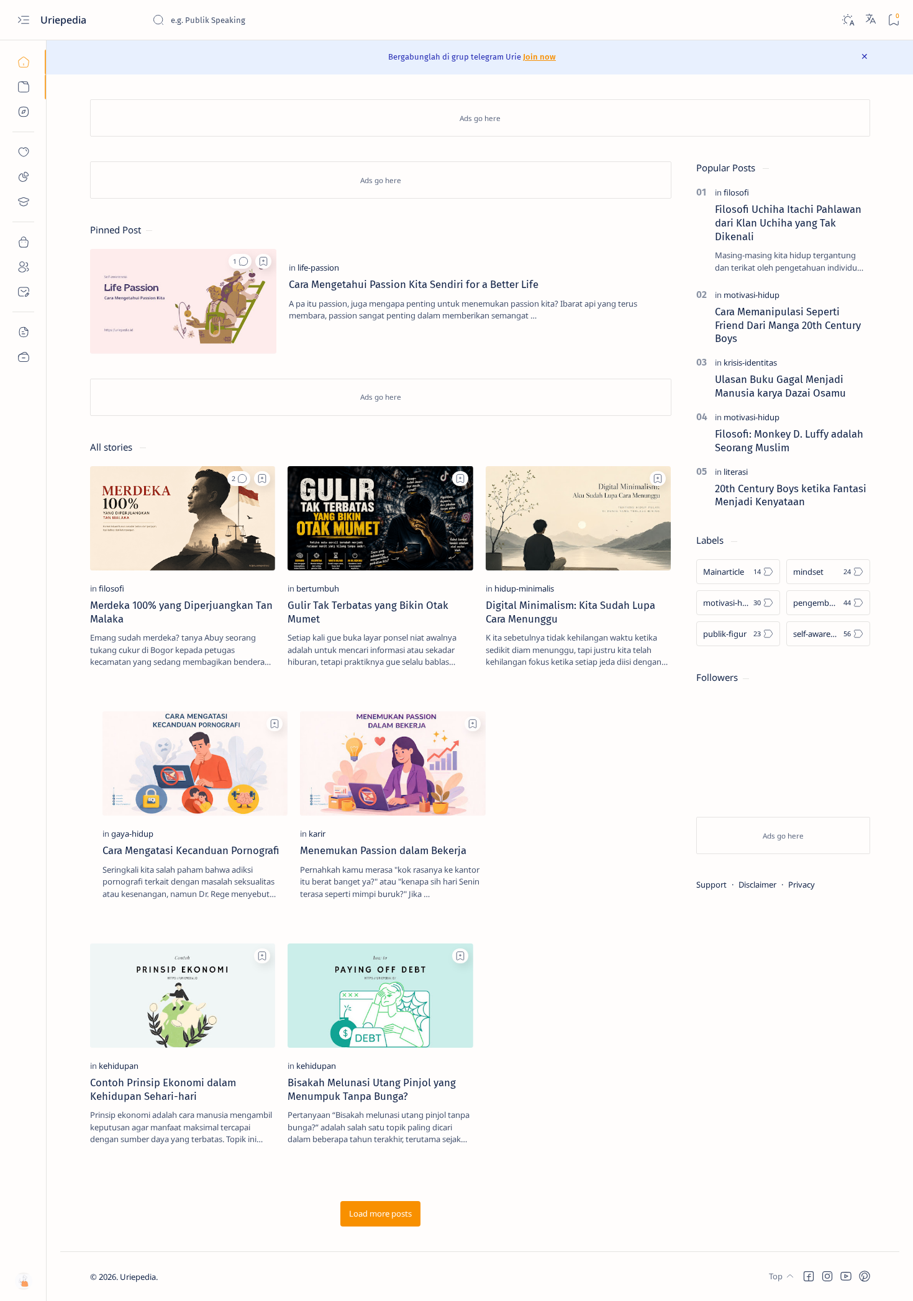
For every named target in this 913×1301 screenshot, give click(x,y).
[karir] (317, 834)
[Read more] (651, 334)
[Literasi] (23, 201)
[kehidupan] (119, 1066)
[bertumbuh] (317, 588)
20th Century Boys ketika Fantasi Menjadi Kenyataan (790, 495)
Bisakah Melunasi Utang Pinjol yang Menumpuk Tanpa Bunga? (372, 1089)
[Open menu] (23, 20)
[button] (240, 261)
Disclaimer (757, 884)
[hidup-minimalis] (524, 588)
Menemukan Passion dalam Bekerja (383, 850)
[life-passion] (318, 267)
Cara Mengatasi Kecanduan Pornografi (190, 850)
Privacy (801, 884)
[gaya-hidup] (132, 834)
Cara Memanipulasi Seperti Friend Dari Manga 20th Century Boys (788, 325)
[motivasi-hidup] (751, 295)
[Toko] (23, 242)
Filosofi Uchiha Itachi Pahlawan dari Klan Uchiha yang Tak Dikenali (788, 223)
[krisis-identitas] (750, 362)
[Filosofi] (23, 176)
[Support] (23, 356)
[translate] (871, 19)
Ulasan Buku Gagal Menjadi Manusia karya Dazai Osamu (780, 386)
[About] (23, 266)
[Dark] (847, 20)
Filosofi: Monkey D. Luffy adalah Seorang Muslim (789, 441)
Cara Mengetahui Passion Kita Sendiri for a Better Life (413, 284)
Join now (539, 56)
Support (711, 884)
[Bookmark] (893, 20)
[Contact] (23, 291)
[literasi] (736, 472)
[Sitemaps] (23, 332)
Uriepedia (138, 1276)
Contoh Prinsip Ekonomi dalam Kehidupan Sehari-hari (163, 1089)
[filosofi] (111, 588)
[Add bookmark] (263, 261)
